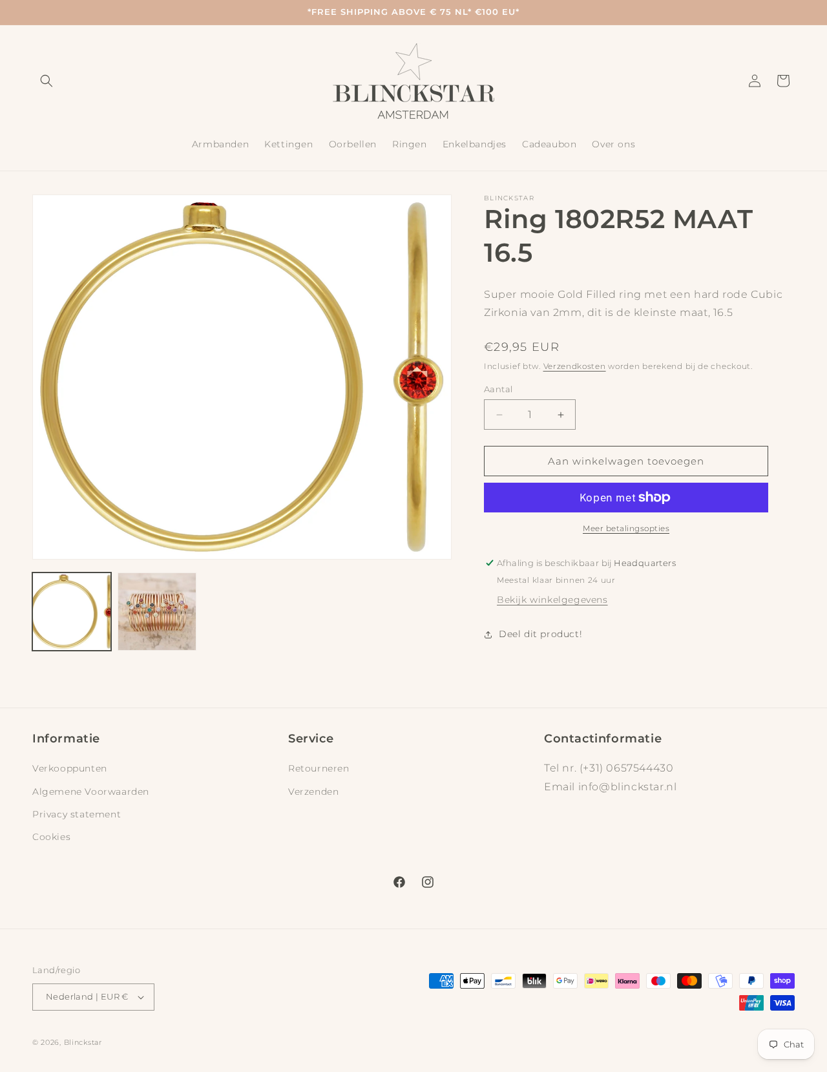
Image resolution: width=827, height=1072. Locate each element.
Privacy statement (76, 814)
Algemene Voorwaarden (90, 791)
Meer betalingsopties (626, 528)
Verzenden (313, 791)
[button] (46, 81)
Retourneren (319, 768)
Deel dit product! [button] (540, 634)
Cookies (51, 837)
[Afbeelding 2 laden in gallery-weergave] (157, 612)
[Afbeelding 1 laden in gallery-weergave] (71, 612)
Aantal (498, 389)
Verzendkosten (574, 366)
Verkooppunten (69, 768)
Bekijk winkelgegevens (552, 599)
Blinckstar (83, 1042)
